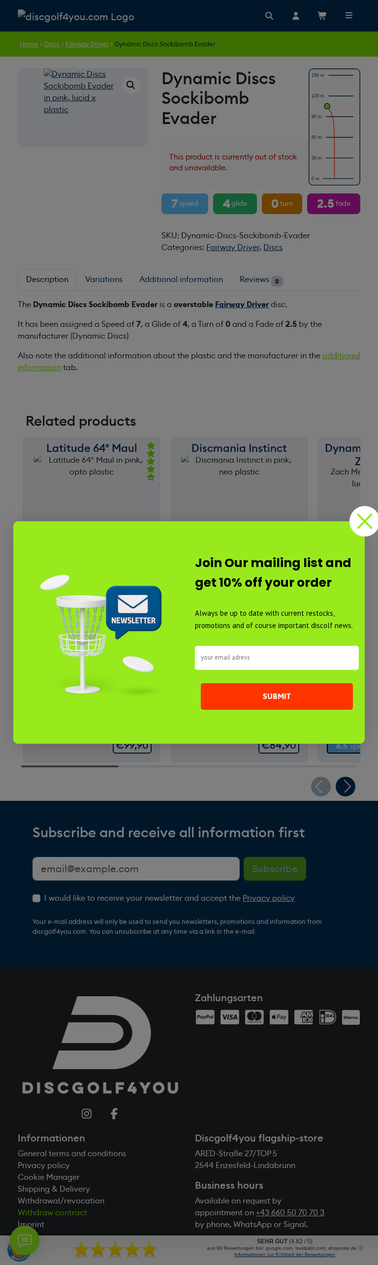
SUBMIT (277, 696)
